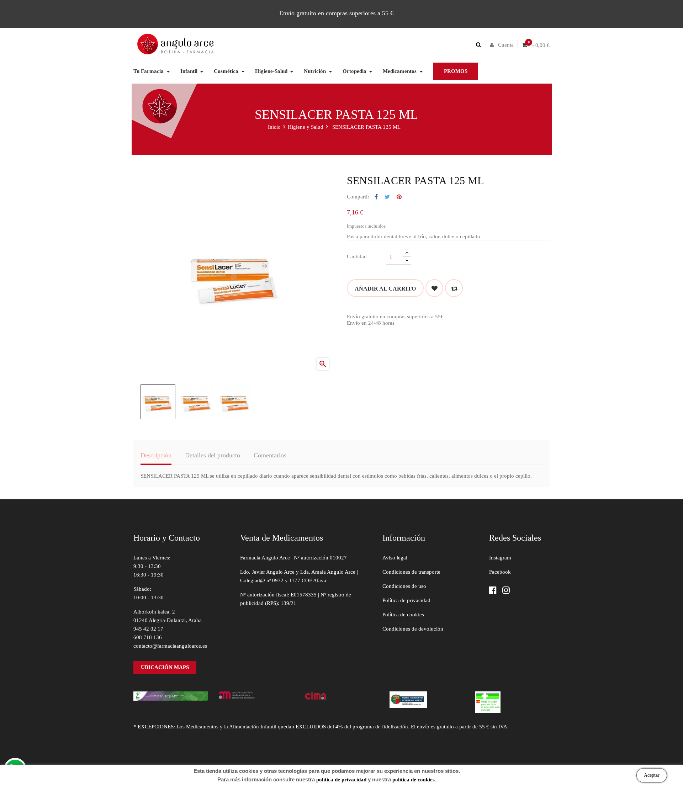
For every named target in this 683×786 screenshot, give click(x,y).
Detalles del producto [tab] (212, 455)
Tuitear (387, 197)
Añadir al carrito (385, 289)
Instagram (500, 558)
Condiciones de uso (404, 586)
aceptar (652, 775)
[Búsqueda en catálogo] (480, 45)
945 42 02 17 (148, 629)
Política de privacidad (406, 600)
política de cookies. (414, 779)
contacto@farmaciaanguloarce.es (170, 646)
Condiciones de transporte (411, 572)
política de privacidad (341, 779)
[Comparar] (454, 288)
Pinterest (399, 197)
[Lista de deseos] (434, 288)
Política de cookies (403, 614)
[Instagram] (506, 591)
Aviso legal (394, 558)
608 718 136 (147, 637)
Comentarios (270, 455)
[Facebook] (493, 591)
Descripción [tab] (156, 455)
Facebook (500, 572)
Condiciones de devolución (412, 629)
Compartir (376, 197)
